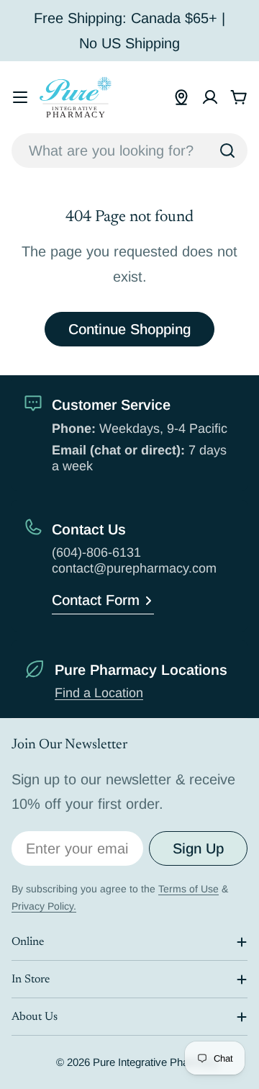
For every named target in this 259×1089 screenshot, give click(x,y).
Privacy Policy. (44, 906)
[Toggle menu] (20, 97)
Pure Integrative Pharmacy (155, 1062)
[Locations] (181, 97)
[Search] (227, 150)
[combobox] (129, 150)
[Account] (210, 97)
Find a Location (99, 693)
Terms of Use (188, 889)
